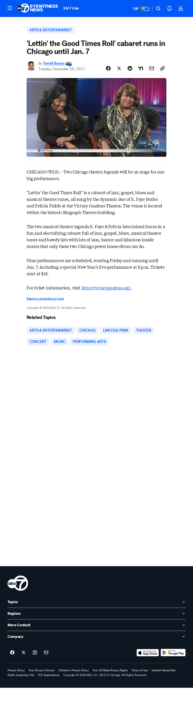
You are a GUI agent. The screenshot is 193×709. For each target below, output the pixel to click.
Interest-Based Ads (164, 670)
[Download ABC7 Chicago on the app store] (148, 652)
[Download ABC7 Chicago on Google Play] (173, 652)
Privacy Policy (16, 670)
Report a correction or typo (45, 299)
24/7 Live (71, 8)
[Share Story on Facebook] (108, 68)
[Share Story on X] (119, 68)
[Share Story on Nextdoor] (141, 68)
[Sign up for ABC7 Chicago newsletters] (46, 652)
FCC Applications (49, 675)
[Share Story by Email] (152, 68)
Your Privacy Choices (41, 670)
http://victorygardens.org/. (106, 287)
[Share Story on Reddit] (130, 68)
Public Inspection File (21, 675)
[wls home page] (18, 583)
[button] (10, 8)
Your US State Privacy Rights (110, 670)
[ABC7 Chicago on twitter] (23, 652)
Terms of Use (140, 670)
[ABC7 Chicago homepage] (37, 8)
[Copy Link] (162, 68)
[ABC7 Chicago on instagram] (35, 652)
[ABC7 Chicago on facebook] (12, 652)
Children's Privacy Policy (73, 670)
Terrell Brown (53, 63)
